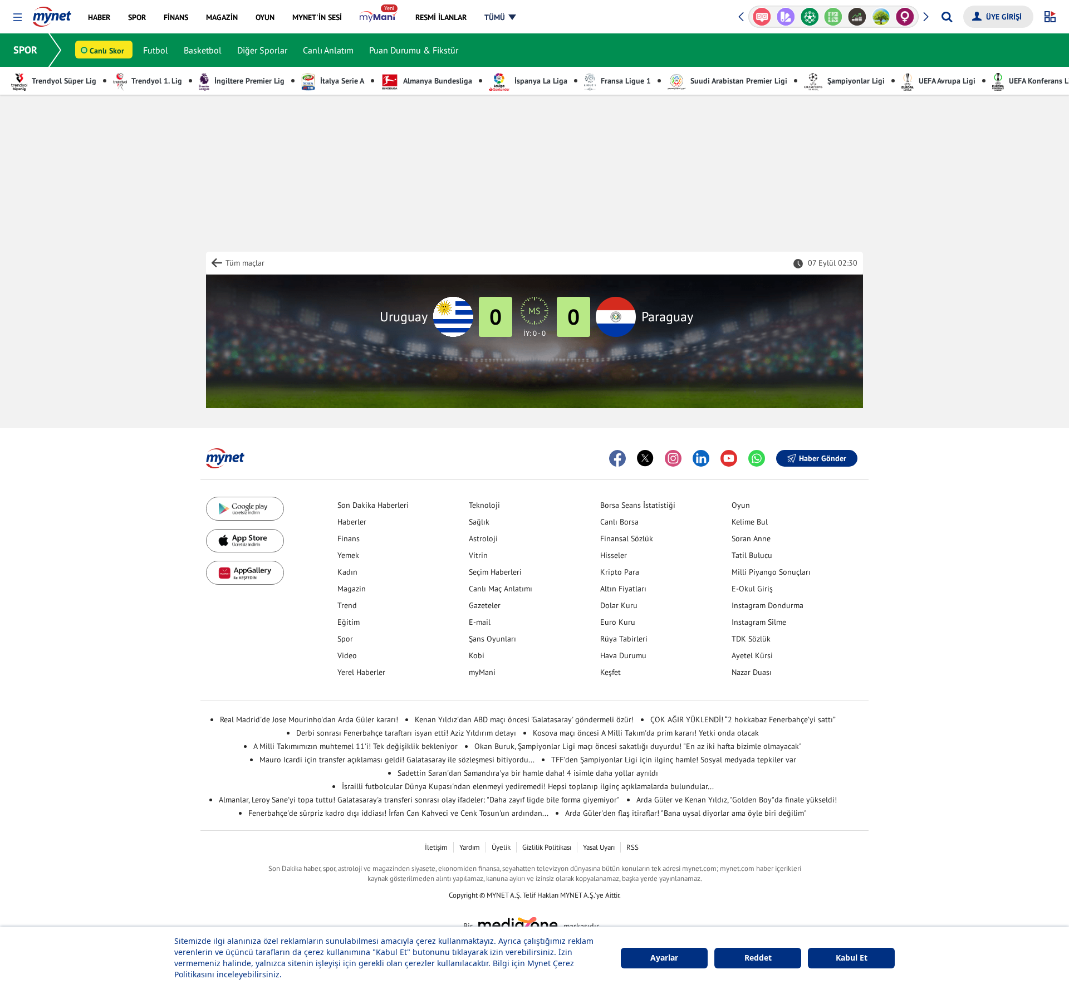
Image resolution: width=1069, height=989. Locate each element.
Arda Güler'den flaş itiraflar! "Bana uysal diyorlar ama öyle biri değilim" (686, 813)
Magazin (351, 589)
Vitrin (478, 555)
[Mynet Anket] (762, 16)
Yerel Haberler (361, 672)
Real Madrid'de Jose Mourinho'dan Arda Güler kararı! (309, 719)
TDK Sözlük (751, 639)
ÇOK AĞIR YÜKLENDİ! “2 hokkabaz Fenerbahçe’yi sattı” (743, 719)
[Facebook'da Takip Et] (617, 458)
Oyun (741, 505)
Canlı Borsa (619, 522)
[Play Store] (245, 509)
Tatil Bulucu (752, 555)
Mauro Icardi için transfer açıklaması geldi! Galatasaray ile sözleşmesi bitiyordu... (396, 760)
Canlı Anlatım (328, 50)
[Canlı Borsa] (857, 16)
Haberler (351, 522)
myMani (482, 672)
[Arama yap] (946, 17)
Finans (348, 538)
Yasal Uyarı (599, 847)
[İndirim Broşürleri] (786, 16)
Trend (347, 605)
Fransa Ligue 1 (625, 81)
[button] (17, 17)
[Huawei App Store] (245, 573)
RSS (632, 847)
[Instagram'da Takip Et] (673, 458)
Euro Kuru (617, 622)
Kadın (347, 572)
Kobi (476, 655)
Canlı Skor (107, 51)
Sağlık (479, 522)
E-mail (480, 622)
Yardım (469, 847)
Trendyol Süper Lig (63, 81)
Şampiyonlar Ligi (855, 81)
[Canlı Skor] (809, 16)
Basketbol (203, 50)
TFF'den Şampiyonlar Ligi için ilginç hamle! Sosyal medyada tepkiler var (673, 760)
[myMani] (378, 17)
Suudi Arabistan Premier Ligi (737, 81)
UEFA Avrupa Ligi (945, 81)
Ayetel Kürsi (752, 655)
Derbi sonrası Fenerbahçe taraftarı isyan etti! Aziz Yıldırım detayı (406, 733)
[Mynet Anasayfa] (52, 13)
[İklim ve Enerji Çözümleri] (881, 16)
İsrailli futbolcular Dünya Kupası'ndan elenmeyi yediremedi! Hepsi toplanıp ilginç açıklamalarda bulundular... (528, 786)
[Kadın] (905, 16)
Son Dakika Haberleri (373, 505)
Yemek (348, 555)
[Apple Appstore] (245, 541)
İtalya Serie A (341, 81)
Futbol (155, 50)
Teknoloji (484, 505)
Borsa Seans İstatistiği (637, 505)
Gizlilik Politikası (546, 847)
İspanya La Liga (539, 81)
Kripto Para (619, 572)
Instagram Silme (759, 622)
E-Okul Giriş (752, 589)
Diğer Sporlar (262, 50)
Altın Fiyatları (623, 589)
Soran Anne (751, 538)
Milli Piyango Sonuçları (771, 572)
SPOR (25, 49)
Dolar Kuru (619, 605)
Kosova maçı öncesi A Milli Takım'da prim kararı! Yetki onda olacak (646, 733)
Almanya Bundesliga (436, 81)
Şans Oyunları (492, 639)
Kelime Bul (750, 522)
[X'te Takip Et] (645, 458)
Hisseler (613, 555)
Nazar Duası (752, 672)
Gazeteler (485, 605)
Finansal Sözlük (626, 538)
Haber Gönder (822, 458)
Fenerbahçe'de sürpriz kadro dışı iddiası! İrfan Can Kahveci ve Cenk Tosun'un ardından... (398, 813)
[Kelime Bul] (833, 16)
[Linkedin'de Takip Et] (701, 458)
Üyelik (501, 847)
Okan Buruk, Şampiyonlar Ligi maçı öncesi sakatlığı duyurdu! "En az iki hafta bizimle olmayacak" (638, 746)
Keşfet (610, 672)
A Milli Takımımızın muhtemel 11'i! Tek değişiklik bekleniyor (355, 746)
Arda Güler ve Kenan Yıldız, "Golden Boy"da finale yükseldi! (736, 800)
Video (347, 655)
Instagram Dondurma (767, 605)
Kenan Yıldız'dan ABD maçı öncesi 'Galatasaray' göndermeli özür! (524, 719)
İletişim (436, 847)
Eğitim (348, 622)
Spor (345, 639)
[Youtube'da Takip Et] (728, 458)
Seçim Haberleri (495, 572)
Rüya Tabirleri (624, 639)
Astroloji (483, 538)
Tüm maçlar (244, 263)
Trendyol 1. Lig (156, 81)
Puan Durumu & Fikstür (413, 50)
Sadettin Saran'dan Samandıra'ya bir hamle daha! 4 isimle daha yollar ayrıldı (528, 773)
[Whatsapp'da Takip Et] (756, 458)
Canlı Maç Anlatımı (500, 589)
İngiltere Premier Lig (248, 81)
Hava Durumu (623, 655)
